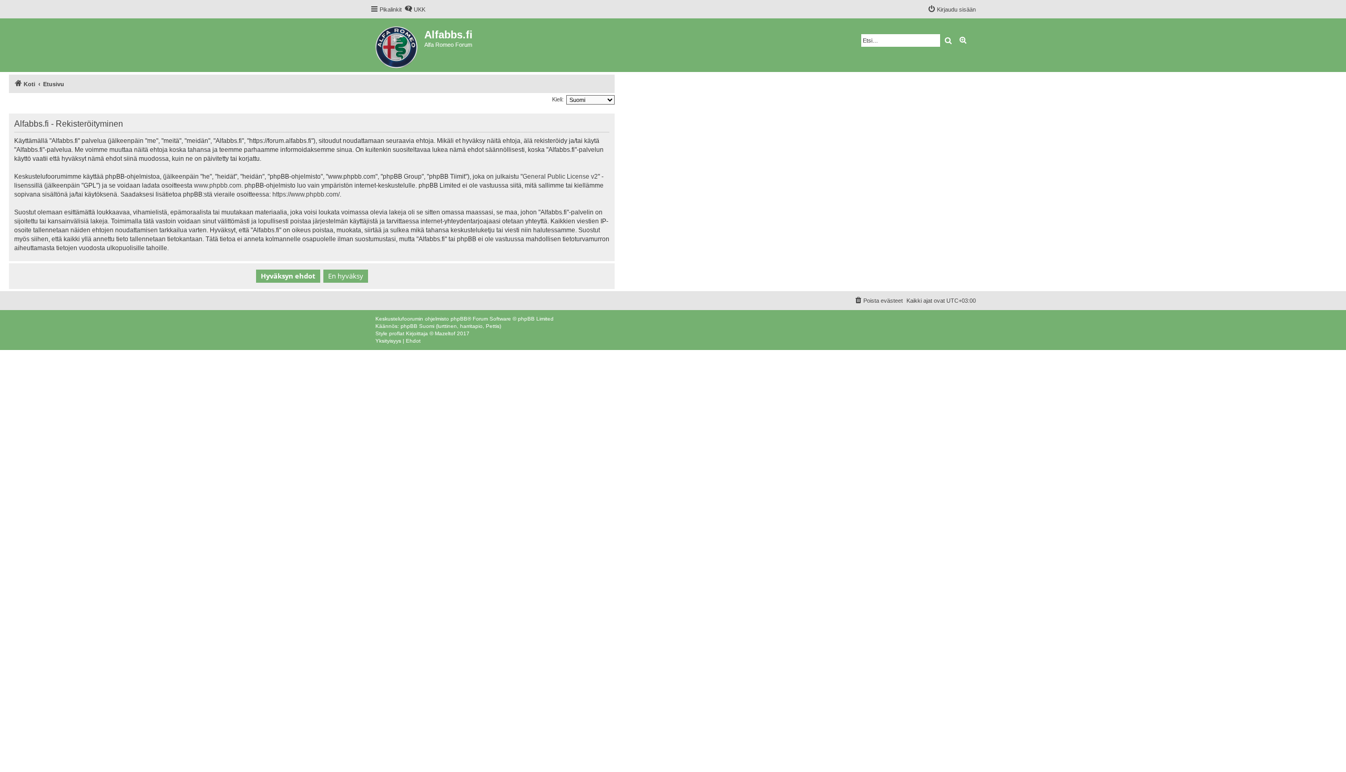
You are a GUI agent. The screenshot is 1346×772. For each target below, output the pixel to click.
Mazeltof (445, 333)
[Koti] (397, 45)
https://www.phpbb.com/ (306, 194)
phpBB (459, 319)
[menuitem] (414, 9)
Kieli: (558, 99)
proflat (396, 333)
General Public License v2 (560, 176)
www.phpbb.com (217, 185)
